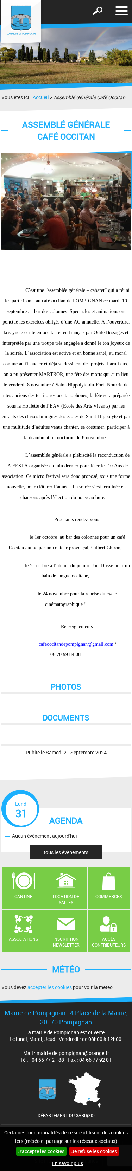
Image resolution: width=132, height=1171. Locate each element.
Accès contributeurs (109, 942)
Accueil (41, 97)
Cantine (23, 896)
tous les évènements (66, 852)
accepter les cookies (49, 987)
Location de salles (66, 899)
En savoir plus (67, 1163)
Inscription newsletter (66, 942)
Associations (23, 939)
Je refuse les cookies (94, 1151)
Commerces (108, 896)
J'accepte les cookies (41, 1151)
